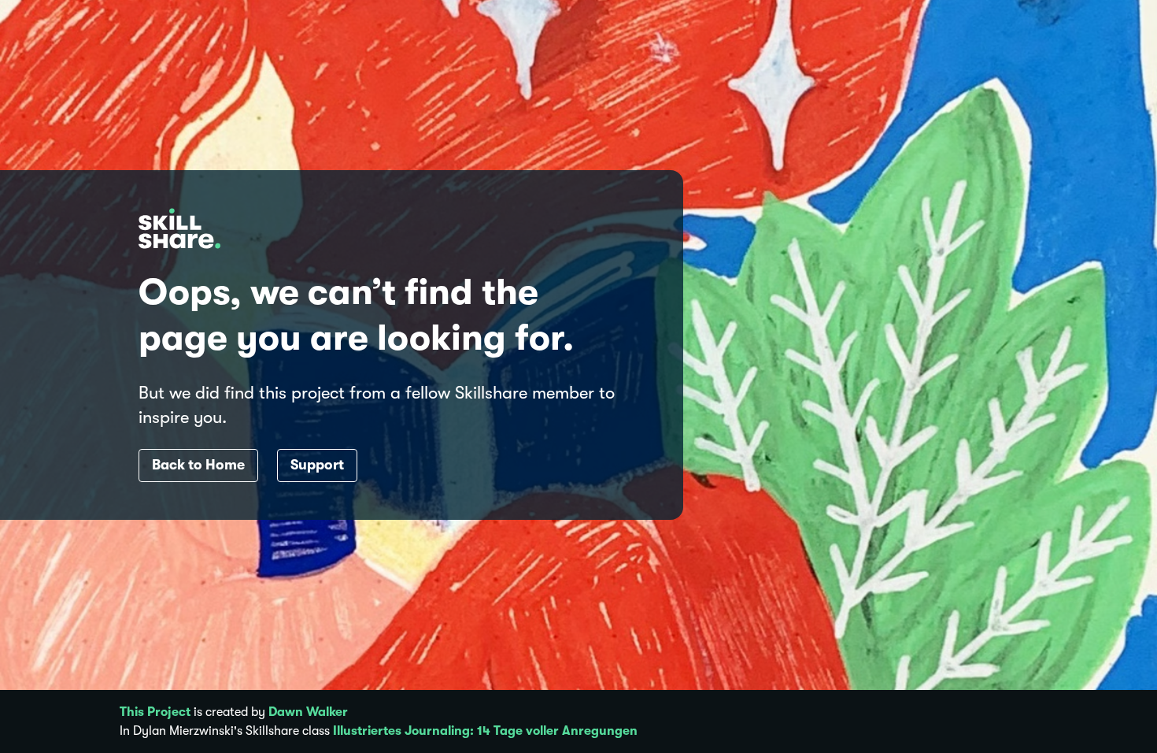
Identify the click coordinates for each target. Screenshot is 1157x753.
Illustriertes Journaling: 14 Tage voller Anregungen (485, 731)
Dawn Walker (308, 712)
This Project (155, 712)
